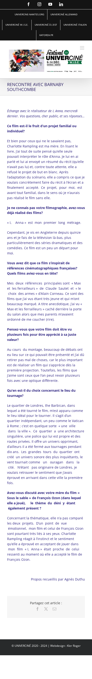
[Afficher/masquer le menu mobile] (82, 47)
